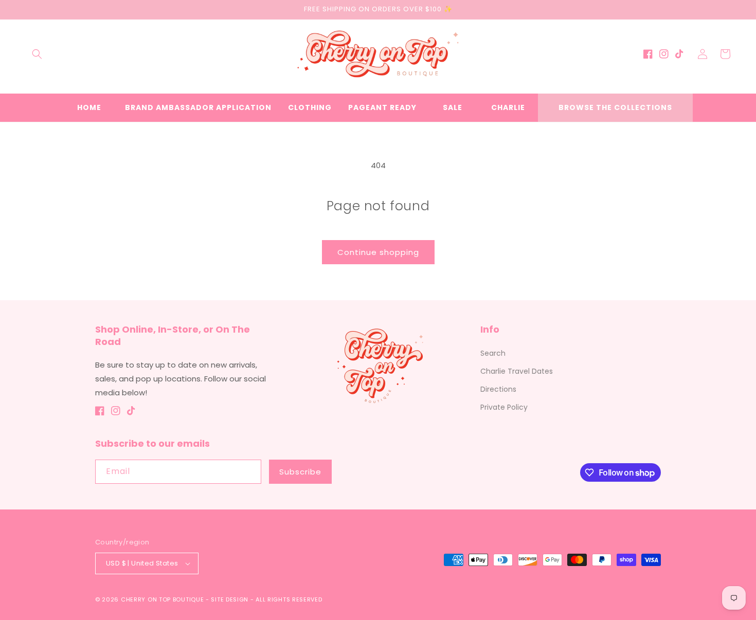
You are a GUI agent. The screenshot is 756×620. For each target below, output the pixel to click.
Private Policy (504, 407)
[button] (37, 54)
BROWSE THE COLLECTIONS (615, 107)
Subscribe (300, 471)
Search (493, 353)
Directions (498, 389)
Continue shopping (378, 252)
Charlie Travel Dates (516, 371)
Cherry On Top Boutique (163, 599)
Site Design (229, 599)
